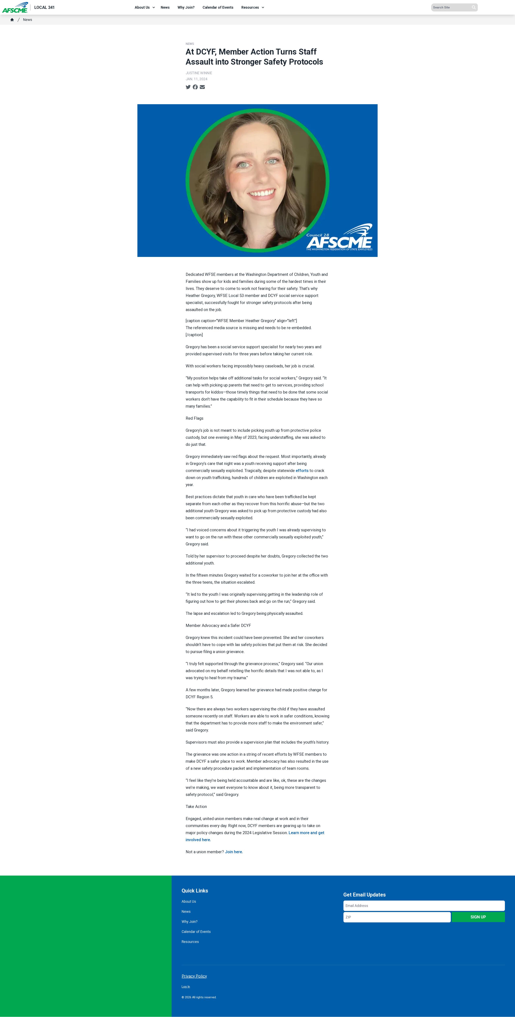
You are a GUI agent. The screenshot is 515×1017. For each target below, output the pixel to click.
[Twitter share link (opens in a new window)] (188, 87)
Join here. (233, 851)
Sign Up (478, 917)
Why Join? (186, 7)
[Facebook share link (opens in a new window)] (195, 87)
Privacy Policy (194, 976)
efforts (302, 470)
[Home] (12, 20)
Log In (186, 986)
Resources (250, 7)
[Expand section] (154, 7)
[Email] (202, 87)
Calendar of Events (218, 7)
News (165, 7)
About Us (142, 7)
